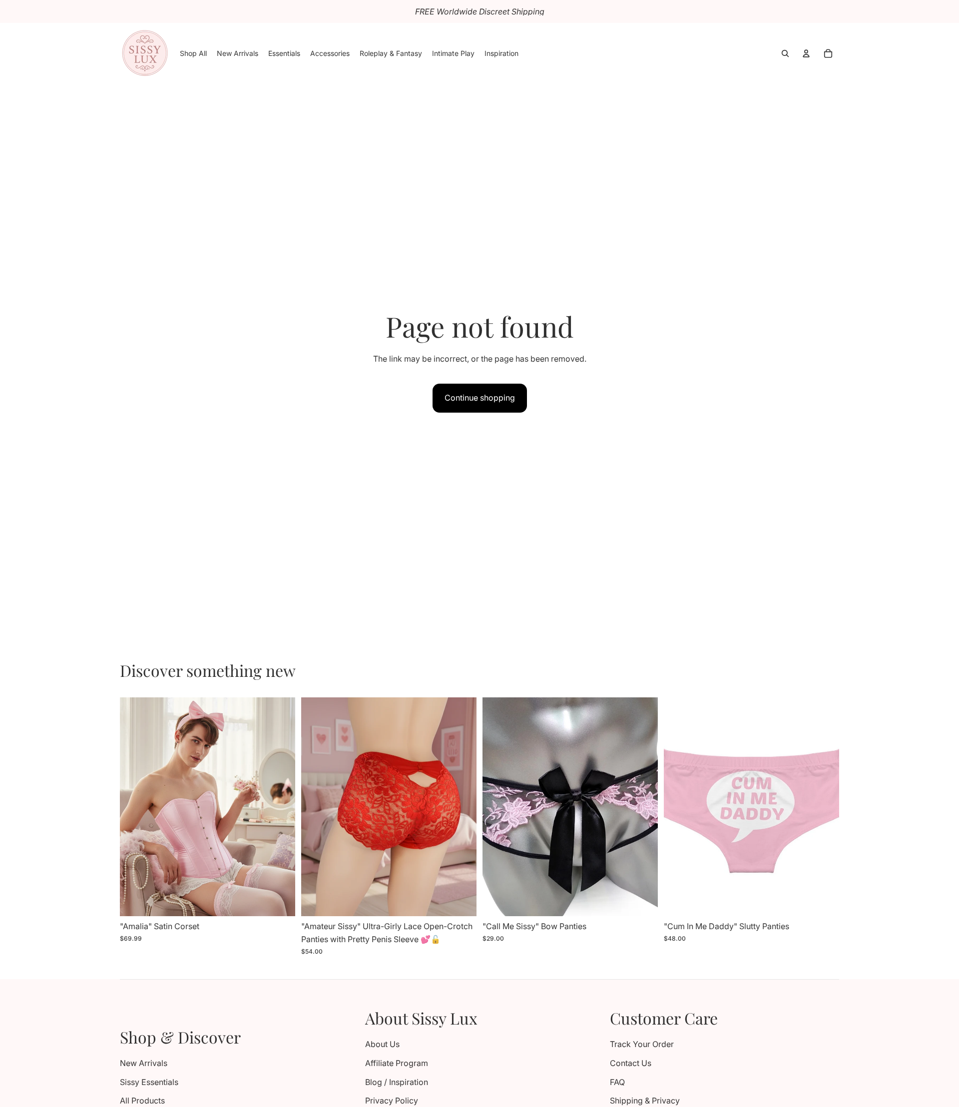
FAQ (617, 1082)
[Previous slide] (135, 807)
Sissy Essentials (149, 1082)
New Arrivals (143, 1063)
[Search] (785, 53)
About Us (382, 1044)
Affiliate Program (396, 1063)
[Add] (642, 901)
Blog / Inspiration (396, 1082)
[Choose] (280, 901)
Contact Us (630, 1063)
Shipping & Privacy (645, 1101)
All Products (142, 1101)
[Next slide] (280, 807)
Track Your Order (642, 1044)
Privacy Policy (391, 1101)
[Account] (806, 53)
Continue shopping (480, 398)
